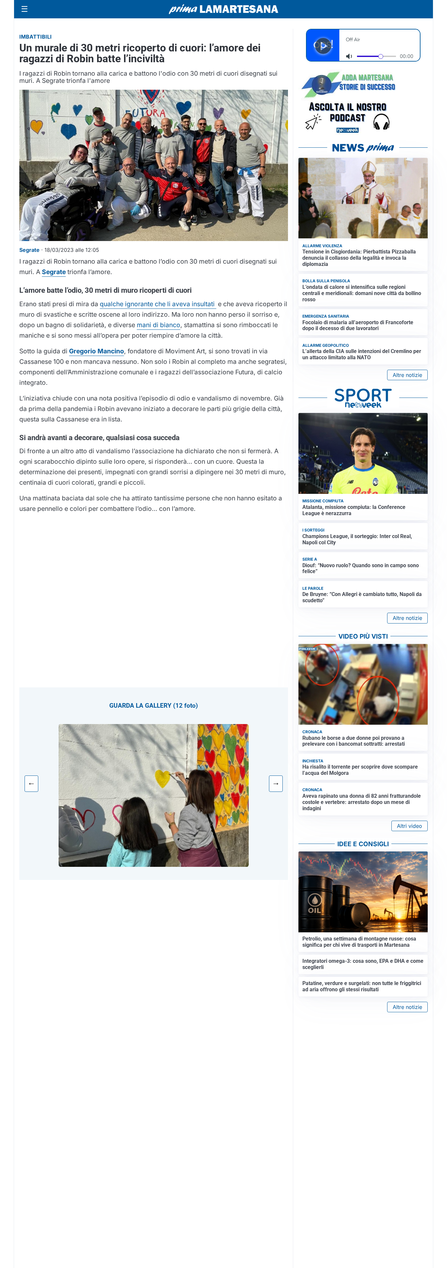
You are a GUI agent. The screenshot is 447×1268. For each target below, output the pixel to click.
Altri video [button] (409, 826)
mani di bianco (158, 325)
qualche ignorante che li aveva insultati (158, 304)
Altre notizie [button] (407, 375)
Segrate (54, 272)
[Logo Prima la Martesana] (223, 9)
